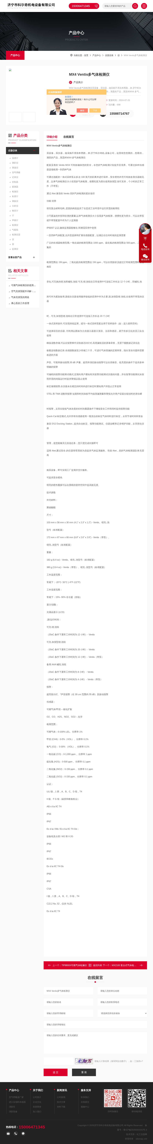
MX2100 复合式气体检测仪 (125, 965)
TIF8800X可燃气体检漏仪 (74, 965)
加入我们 (37, 1111)
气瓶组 (15, 230)
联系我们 (85, 1097)
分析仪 (15, 206)
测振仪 (15, 201)
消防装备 (13, 1111)
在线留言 (68, 136)
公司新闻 (61, 1097)
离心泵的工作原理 (20, 303)
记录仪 (15, 177)
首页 (86, 55)
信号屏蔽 (16, 172)
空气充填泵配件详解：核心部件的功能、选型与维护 (24, 291)
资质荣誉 (37, 1107)
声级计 (15, 220)
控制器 (15, 182)
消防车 (12, 1107)
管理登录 (129, 1139)
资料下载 (61, 1107)
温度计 (15, 158)
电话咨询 (145, 249)
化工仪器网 (142, 1134)
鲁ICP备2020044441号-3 (135, 1130)
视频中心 (85, 1107)
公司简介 (37, 1097)
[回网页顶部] (145, 239)
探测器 (15, 187)
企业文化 (37, 1102)
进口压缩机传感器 (17, 1102)
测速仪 (15, 167)
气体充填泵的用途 (20, 297)
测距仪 (15, 163)
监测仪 (15, 249)
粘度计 (15, 196)
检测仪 (15, 225)
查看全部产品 (15, 257)
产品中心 (15, 55)
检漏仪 (15, 191)
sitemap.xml (141, 1139)
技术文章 (61, 1102)
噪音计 (15, 210)
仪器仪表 (109, 55)
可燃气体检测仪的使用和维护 (24, 285)
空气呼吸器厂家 (16, 1097)
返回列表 (97, 965)
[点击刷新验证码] (84, 1061)
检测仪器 (16, 234)
